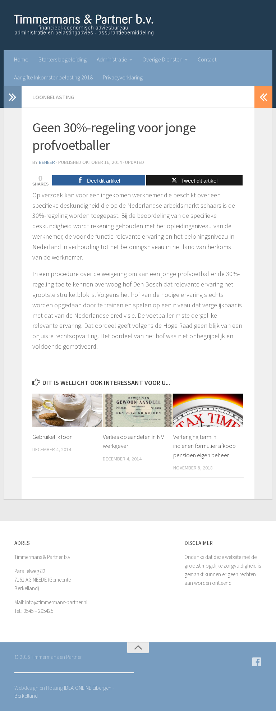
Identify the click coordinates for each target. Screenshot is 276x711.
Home (21, 59)
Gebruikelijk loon (52, 437)
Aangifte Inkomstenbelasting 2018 (53, 77)
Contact (207, 59)
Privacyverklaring (123, 77)
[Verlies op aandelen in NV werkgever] (138, 410)
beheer (47, 162)
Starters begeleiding (62, 59)
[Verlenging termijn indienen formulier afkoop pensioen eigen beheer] (208, 410)
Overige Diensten (162, 59)
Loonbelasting (53, 97)
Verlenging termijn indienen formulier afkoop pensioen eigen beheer (204, 446)
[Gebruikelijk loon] (67, 410)
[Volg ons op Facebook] (257, 662)
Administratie (112, 59)
